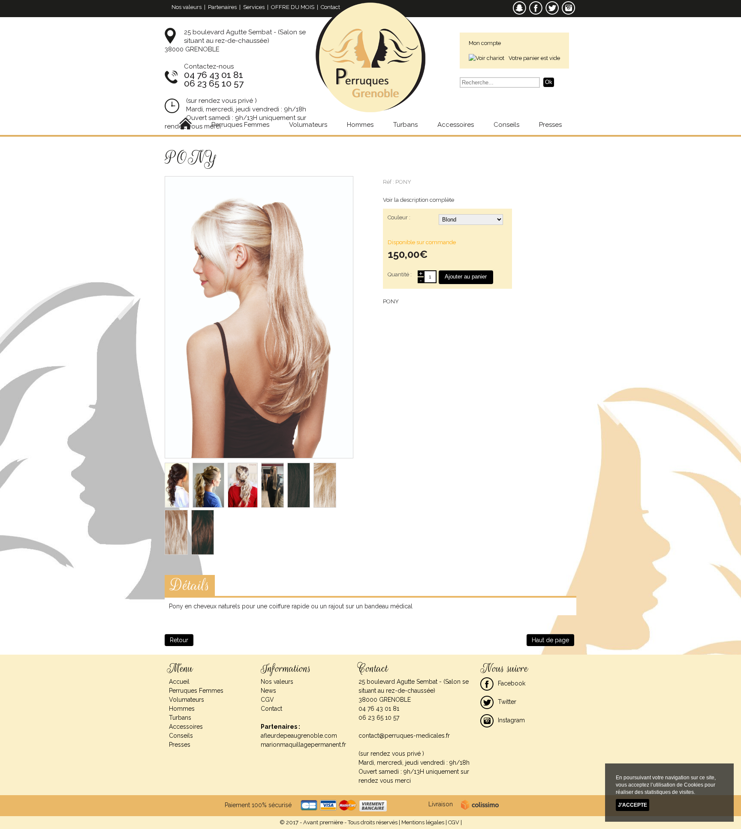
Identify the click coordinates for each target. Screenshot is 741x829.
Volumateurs (308, 125)
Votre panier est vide (534, 58)
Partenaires (222, 7)
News (268, 690)
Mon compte (485, 43)
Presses (550, 125)
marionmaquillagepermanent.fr (303, 744)
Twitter (507, 701)
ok (548, 82)
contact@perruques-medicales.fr (404, 735)
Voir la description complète (418, 200)
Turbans (405, 125)
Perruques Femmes (240, 125)
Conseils (506, 125)
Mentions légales (422, 822)
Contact (330, 7)
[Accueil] (185, 124)
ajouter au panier (466, 276)
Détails (190, 585)
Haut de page (550, 640)
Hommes (360, 125)
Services (254, 7)
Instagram (511, 720)
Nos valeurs (187, 7)
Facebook (511, 683)
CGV (267, 699)
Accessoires (455, 125)
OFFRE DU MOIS (292, 7)
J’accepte (632, 805)
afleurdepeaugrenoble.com (299, 735)
